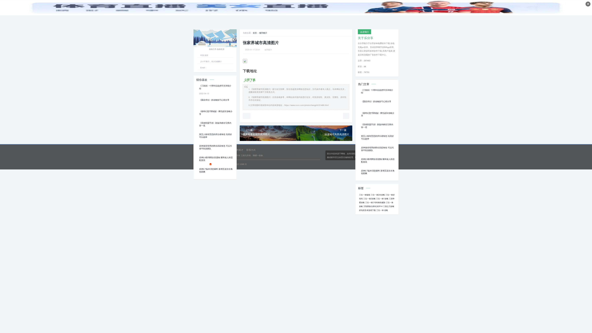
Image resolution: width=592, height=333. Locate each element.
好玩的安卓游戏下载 (367, 210)
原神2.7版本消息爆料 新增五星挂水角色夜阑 (216, 170)
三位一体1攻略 (382, 198)
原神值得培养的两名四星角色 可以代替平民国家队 (215, 147)
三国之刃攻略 (388, 206)
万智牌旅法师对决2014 (372, 206)
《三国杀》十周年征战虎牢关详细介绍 (215, 87)
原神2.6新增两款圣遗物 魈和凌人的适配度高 (216, 159)
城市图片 (263, 32)
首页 (255, 32)
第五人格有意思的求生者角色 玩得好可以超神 (215, 135)
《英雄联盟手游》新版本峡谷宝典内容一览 (215, 124)
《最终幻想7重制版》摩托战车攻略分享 (215, 112)
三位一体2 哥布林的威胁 (375, 202)
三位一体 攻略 (382, 210)
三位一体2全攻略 (378, 194)
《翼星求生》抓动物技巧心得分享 (214, 100)
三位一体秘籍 (364, 194)
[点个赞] (247, 116)
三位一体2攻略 (369, 198)
